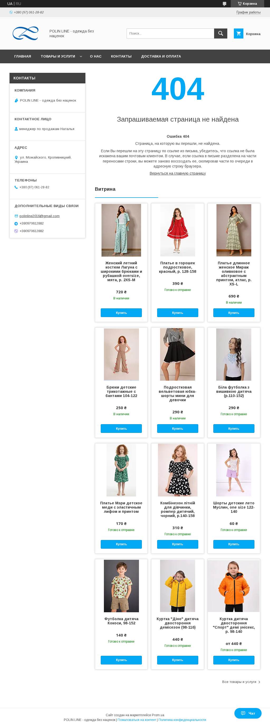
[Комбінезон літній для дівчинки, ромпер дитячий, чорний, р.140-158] (177, 469)
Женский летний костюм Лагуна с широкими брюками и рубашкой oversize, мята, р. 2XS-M (121, 271)
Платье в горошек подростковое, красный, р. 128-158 (177, 267)
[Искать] (220, 33)
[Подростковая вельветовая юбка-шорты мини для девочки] (177, 354)
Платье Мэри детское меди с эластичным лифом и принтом (121, 507)
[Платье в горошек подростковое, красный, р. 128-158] (177, 229)
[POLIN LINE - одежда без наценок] (26, 43)
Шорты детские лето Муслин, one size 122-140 (234, 507)
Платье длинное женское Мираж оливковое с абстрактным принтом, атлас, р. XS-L (234, 273)
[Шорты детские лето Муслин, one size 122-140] (234, 469)
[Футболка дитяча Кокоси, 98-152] (121, 585)
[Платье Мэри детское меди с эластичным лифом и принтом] (121, 469)
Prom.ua (158, 715)
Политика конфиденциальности (182, 720)
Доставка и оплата (161, 56)
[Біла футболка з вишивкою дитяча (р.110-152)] (234, 354)
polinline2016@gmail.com (40, 216)
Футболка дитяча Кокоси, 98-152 (121, 621)
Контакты (121, 56)
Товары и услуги (58, 56)
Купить (121, 313)
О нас (96, 56)
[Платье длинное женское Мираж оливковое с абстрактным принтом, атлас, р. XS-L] (234, 229)
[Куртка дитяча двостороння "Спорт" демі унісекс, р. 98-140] (234, 585)
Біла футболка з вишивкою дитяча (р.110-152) (234, 391)
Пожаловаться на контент (137, 720)
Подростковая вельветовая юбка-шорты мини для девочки (177, 393)
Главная (22, 56)
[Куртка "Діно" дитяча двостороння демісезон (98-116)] (177, 585)
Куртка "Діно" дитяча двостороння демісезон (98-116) (178, 623)
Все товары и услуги (239, 682)
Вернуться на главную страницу (178, 173)
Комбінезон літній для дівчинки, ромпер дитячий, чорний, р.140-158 (177, 509)
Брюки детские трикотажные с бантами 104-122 (121, 391)
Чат (252, 713)
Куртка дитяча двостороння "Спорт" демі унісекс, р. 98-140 (234, 625)
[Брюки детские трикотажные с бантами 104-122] (121, 354)
